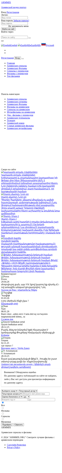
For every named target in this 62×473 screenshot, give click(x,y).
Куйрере (5, 335)
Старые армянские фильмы (20, 125)
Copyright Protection (16, 445)
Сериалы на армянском (18, 109)
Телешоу (11, 120)
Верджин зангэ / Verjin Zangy (15, 348)
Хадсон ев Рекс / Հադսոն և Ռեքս (19, 290)
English (13, 45)
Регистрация (13, 12)
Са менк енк (7, 319)
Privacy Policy (13, 447)
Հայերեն (35, 45)
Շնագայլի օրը (9, 303)
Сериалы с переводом (17, 71)
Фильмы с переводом (17, 73)
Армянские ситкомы (17, 101)
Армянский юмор (15, 123)
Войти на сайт (8, 29)
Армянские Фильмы (17, 68)
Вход (17, 58)
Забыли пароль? (21, 20)
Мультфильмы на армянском (21, 112)
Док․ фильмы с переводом (20, 115)
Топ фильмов (13, 76)
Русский (50, 45)
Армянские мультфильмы (19, 128)
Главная (11, 63)
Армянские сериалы (17, 65)
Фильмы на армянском (18, 107)
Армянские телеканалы (18, 118)
